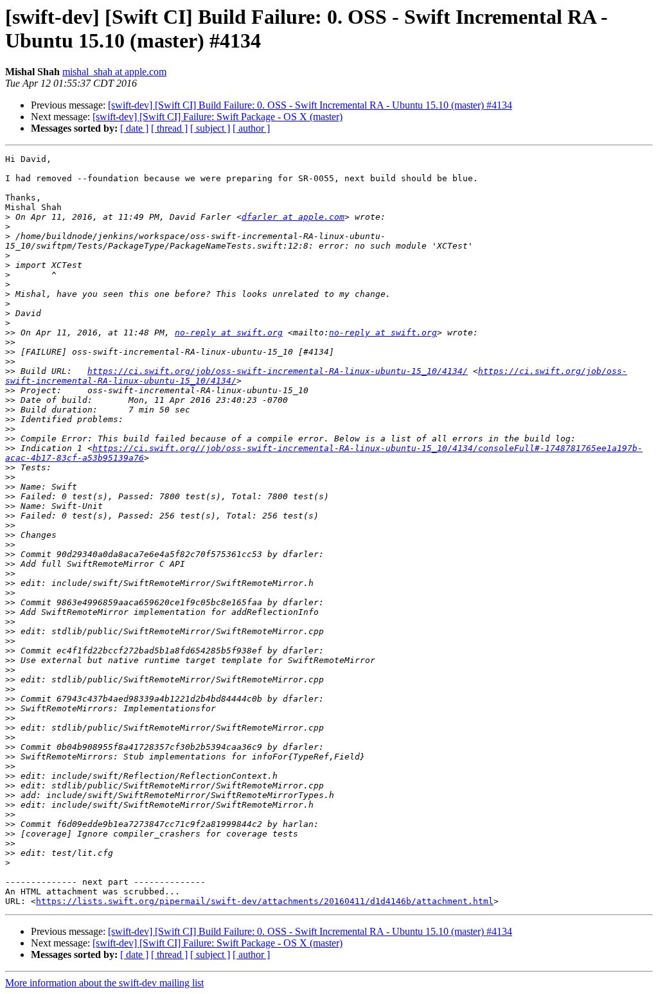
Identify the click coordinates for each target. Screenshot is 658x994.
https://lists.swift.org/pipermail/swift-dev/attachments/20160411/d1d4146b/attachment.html (265, 901)
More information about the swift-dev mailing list (104, 982)
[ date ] (134, 128)
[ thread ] (169, 128)
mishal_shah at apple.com (114, 71)
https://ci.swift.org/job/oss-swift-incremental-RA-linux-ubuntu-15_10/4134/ (277, 371)
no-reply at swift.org (229, 332)
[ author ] (251, 128)
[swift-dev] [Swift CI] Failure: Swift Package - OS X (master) (217, 116)
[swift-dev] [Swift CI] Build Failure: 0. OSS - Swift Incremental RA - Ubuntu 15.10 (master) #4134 (310, 105)
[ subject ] (210, 128)
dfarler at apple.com (293, 217)
